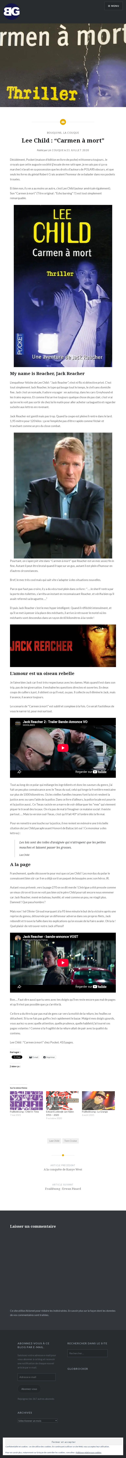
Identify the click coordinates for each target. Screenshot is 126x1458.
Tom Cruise (70, 1140)
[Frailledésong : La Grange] (98, 1100)
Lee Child (54, 1140)
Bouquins (54, 132)
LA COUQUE (71, 132)
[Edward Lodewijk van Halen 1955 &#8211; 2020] (62, 1100)
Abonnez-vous (29, 1388)
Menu (115, 5)
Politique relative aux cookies (88, 1452)
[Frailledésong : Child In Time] (26, 1100)
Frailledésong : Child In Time (24, 1111)
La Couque (56, 150)
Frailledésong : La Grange (95, 1111)
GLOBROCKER (77, 1368)
